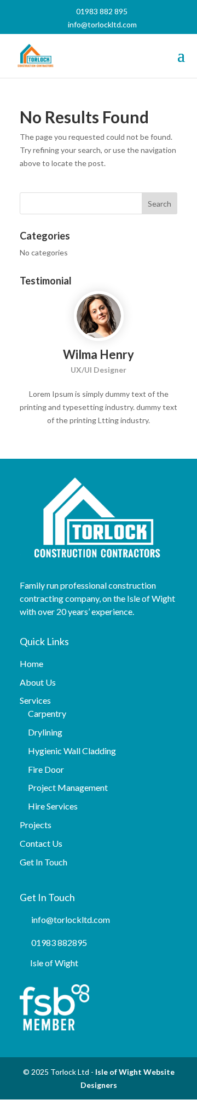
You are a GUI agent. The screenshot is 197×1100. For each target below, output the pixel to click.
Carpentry (47, 713)
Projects (35, 824)
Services (35, 700)
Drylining (45, 732)
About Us (38, 682)
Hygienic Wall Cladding (72, 750)
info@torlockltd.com (70, 919)
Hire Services (53, 806)
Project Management (68, 787)
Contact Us (41, 843)
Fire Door (46, 769)
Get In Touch (43, 862)
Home (31, 663)
